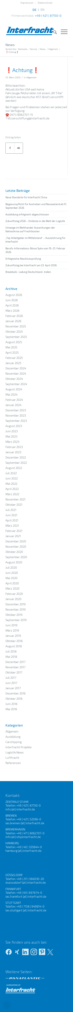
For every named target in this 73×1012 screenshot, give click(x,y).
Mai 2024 (11, 394)
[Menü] (62, 31)
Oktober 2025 (14, 331)
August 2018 (13, 646)
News (10, 45)
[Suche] (53, 32)
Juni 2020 (11, 572)
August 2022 (13, 468)
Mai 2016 (11, 709)
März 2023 (12, 441)
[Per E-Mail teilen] (18, 148)
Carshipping (13, 742)
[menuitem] (26, 3)
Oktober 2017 (13, 672)
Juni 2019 (11, 625)
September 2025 (16, 336)
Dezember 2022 (15, 457)
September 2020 (16, 557)
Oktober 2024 (14, 378)
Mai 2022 (11, 483)
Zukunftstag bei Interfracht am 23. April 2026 (31, 265)
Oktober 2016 (14, 698)
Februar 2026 (14, 316)
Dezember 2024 (15, 368)
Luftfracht (12, 757)
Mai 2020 (11, 578)
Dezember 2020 (15, 541)
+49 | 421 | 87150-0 (48, 15)
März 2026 (12, 310)
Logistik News (14, 752)
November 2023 (15, 415)
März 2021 (12, 525)
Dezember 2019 (15, 604)
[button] (7, 1005)
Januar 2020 (13, 599)
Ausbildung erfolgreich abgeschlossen (27, 214)
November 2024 (15, 373)
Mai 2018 (11, 656)
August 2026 (13, 295)
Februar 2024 (14, 399)
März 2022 (12, 494)
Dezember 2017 (15, 662)
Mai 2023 (11, 436)
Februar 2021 (13, 531)
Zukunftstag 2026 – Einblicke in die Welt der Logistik (35, 221)
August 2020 (13, 562)
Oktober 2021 (13, 504)
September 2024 (16, 384)
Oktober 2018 (14, 641)
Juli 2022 (11, 473)
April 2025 (12, 352)
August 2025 (13, 342)
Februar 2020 (14, 593)
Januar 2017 (13, 688)
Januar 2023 (13, 452)
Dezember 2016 (15, 693)
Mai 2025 (11, 347)
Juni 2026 (11, 300)
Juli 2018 (11, 651)
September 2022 (16, 462)
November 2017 (15, 667)
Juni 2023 (11, 431)
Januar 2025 (13, 363)
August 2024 (13, 389)
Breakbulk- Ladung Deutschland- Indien (28, 271)
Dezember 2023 (15, 410)
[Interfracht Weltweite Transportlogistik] (30, 27)
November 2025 (15, 326)
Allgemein (31, 77)
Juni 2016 (11, 704)
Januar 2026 (13, 321)
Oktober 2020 (14, 551)
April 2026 (12, 305)
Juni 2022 (11, 478)
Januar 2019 (13, 635)
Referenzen (13, 763)
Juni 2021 (11, 515)
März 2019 (12, 630)
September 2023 (16, 420)
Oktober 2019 (14, 614)
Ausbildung (12, 736)
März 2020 (12, 588)
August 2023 (13, 426)
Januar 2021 (13, 536)
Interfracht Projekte (18, 747)
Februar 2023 (14, 447)
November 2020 (15, 546)
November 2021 (15, 499)
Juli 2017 (10, 677)
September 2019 (16, 620)
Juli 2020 (11, 567)
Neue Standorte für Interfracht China (26, 197)
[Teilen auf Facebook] (10, 148)
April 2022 (12, 489)
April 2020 (12, 583)
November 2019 (15, 609)
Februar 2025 (14, 357)
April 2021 (11, 520)
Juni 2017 (11, 683)
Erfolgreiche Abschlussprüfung (23, 258)
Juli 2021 (10, 510)
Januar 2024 (13, 405)
